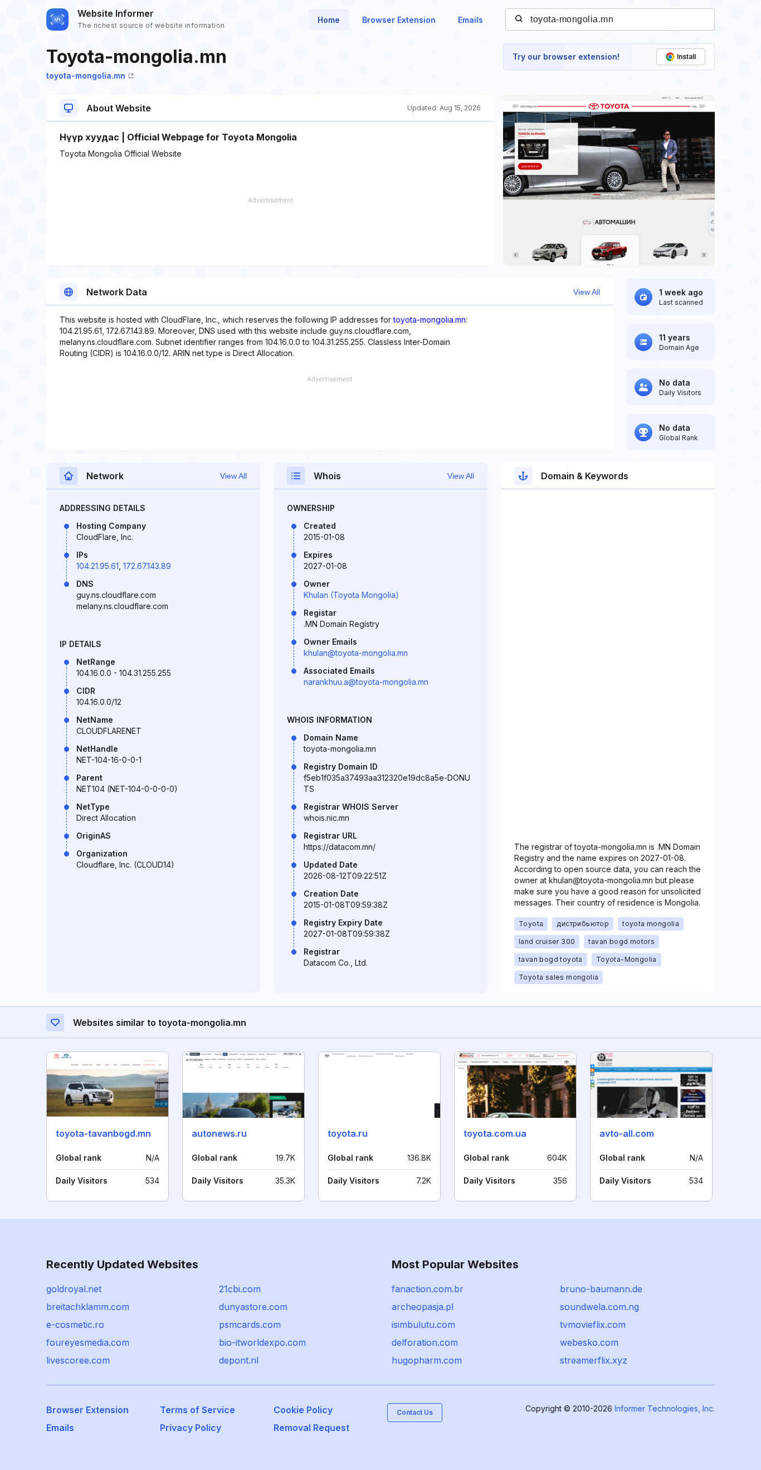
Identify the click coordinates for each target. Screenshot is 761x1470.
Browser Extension (399, 20)
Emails (470, 20)
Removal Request (311, 1427)
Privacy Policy (190, 1427)
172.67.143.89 (147, 566)
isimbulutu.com (423, 1324)
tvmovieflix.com (593, 1324)
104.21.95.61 (97, 566)
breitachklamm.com (87, 1306)
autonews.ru (219, 1133)
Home (329, 20)
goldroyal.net (73, 1288)
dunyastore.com (253, 1306)
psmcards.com (250, 1324)
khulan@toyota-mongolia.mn (356, 653)
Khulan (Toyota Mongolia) (351, 595)
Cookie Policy (303, 1409)
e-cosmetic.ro (75, 1324)
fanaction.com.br (428, 1288)
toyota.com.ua (495, 1133)
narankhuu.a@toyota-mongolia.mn (366, 682)
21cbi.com (240, 1288)
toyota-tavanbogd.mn (103, 1133)
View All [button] (586, 292)
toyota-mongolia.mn (85, 75)
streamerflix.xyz (593, 1360)
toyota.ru (348, 1133)
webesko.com (589, 1342)
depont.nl (238, 1360)
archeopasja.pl (422, 1306)
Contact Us (415, 1412)
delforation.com (425, 1342)
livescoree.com (78, 1360)
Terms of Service (197, 1409)
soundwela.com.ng (599, 1306)
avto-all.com (626, 1133)
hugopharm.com (427, 1360)
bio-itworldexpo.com (262, 1342)
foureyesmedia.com (87, 1342)
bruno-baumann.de (601, 1288)
